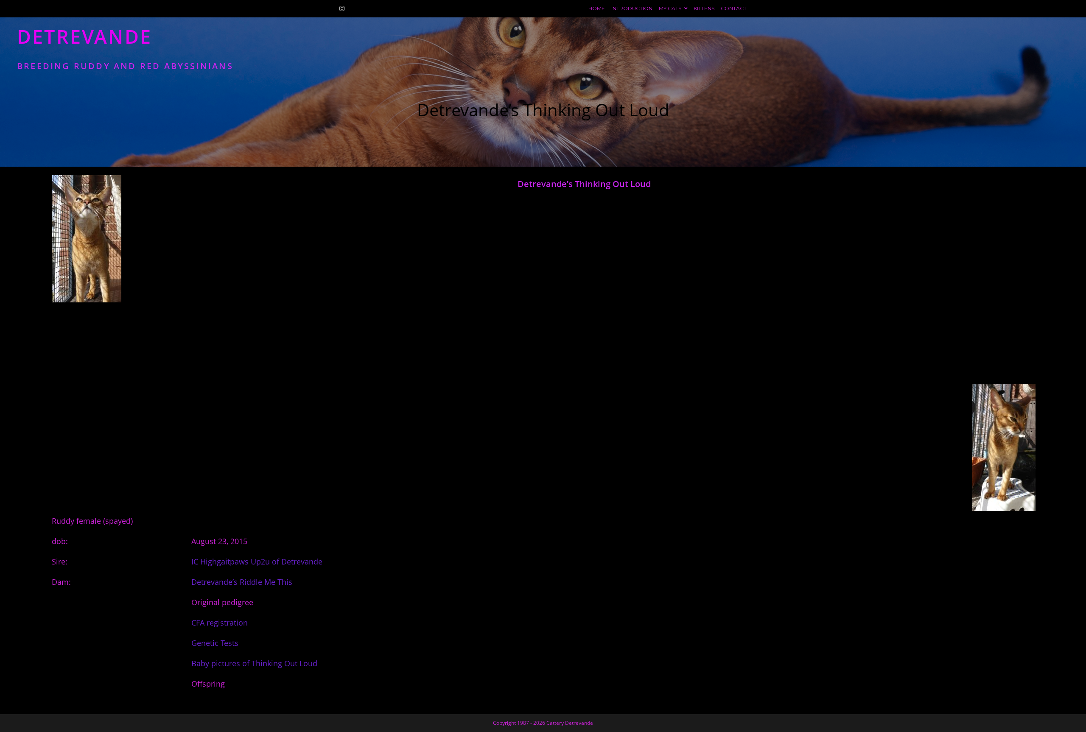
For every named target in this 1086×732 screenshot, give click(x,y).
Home (596, 8)
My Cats (671, 8)
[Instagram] (343, 8)
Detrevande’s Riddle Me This (241, 582)
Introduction (631, 8)
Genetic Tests (214, 643)
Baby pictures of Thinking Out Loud (254, 663)
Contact (734, 8)
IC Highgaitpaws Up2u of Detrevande (256, 561)
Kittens (704, 8)
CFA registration (219, 622)
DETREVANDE (125, 47)
